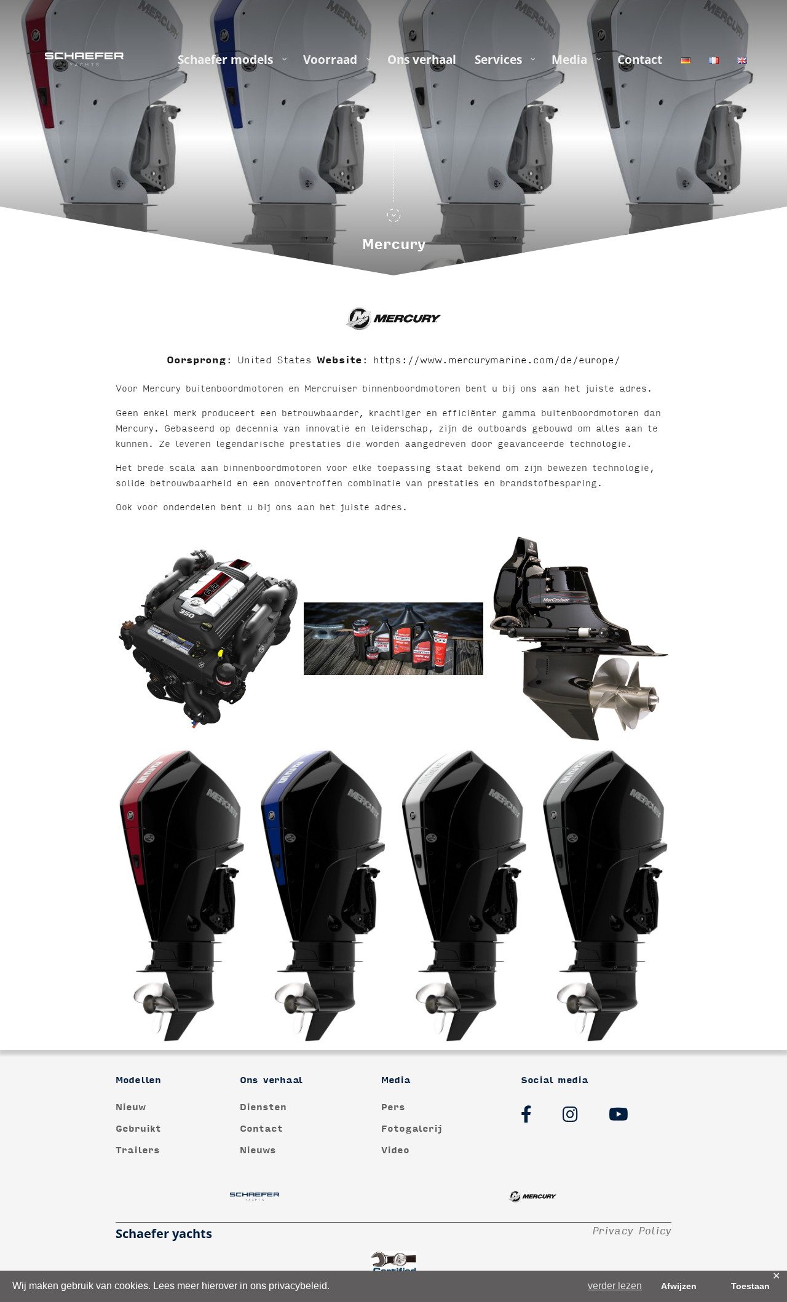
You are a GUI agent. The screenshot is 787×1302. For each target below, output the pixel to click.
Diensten (263, 1107)
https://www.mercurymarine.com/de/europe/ (496, 360)
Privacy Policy (632, 1231)
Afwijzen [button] (679, 1286)
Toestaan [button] (750, 1286)
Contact (261, 1129)
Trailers (138, 1150)
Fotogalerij (411, 1129)
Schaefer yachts (164, 1233)
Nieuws (258, 1150)
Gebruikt (138, 1129)
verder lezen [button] (615, 1285)
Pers (393, 1107)
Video (395, 1150)
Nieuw (131, 1107)
